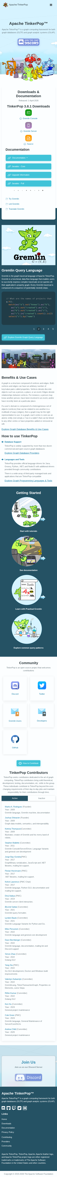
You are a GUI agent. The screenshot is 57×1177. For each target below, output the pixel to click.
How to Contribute (30, 763)
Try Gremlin (14, 199)
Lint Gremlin (14, 204)
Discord (15, 694)
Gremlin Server (30, 131)
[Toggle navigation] (51, 5)
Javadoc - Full (18, 183)
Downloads (6, 1123)
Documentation (19, 158)
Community (7, 1146)
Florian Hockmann (13, 871)
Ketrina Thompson (13, 829)
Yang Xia (9, 965)
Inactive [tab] (41, 798)
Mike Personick (12, 929)
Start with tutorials (28, 531)
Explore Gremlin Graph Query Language (25, 337)
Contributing (7, 1137)
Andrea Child (11, 1029)
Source (30, 144)
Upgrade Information (20, 175)
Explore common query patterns (28, 648)
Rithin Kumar (11, 993)
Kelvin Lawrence (12, 882)
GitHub (15, 747)
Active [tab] (14, 798)
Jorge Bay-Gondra (13, 857)
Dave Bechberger (13, 940)
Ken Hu (8, 1004)
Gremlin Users (15, 721)
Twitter (42, 694)
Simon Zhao (10, 954)
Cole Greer (10, 1015)
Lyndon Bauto (11, 918)
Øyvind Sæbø (11, 907)
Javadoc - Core (18, 166)
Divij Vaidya (10, 896)
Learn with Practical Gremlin (28, 609)
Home (4, 1119)
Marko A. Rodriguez (14, 807)
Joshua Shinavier (12, 818)
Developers (42, 721)
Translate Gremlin (16, 209)
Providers (6, 1141)
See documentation (29, 570)
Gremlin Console (30, 118)
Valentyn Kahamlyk (13, 979)
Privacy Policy (8, 1132)
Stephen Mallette (12, 843)
